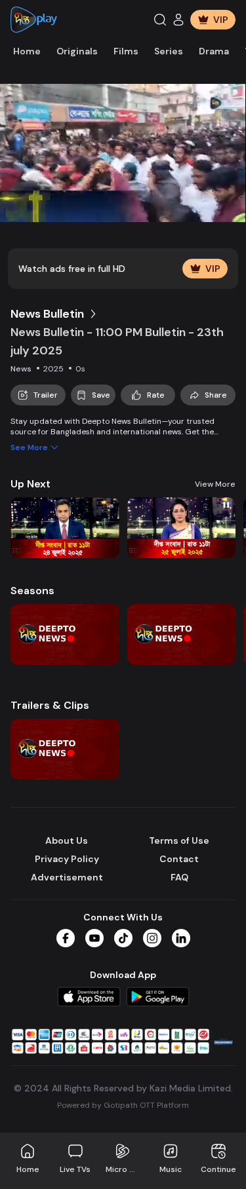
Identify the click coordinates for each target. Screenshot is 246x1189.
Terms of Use (179, 840)
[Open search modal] (160, 19)
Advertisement (67, 877)
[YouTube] (94, 938)
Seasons (32, 590)
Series (168, 51)
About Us (66, 840)
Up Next (30, 484)
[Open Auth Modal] (178, 19)
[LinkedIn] (181, 938)
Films (125, 51)
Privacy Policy (67, 859)
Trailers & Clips (49, 705)
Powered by (123, 1105)
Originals (77, 51)
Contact (179, 859)
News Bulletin (47, 314)
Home (27, 51)
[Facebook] (65, 938)
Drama (214, 51)
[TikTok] (123, 938)
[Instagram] (152, 938)
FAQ (179, 877)
